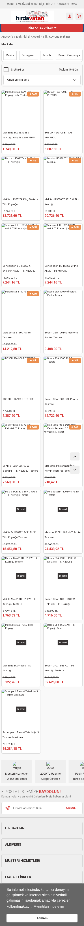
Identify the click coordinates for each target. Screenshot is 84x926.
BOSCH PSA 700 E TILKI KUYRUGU (58, 135)
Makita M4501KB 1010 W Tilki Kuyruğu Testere (19, 602)
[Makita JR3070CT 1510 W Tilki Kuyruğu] (63, 176)
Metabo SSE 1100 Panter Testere (17, 335)
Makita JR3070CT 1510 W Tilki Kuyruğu (62, 202)
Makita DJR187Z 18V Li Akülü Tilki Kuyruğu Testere (19, 535)
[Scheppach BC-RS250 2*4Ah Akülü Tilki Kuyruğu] (63, 242)
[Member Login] (69, 16)
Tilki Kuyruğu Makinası (57, 36)
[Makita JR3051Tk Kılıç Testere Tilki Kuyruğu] (21, 176)
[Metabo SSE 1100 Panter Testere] (21, 309)
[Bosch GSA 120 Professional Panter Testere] (63, 309)
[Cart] (79, 16)
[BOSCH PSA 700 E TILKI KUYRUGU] (63, 109)
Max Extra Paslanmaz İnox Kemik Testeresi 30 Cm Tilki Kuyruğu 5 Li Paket (61, 468)
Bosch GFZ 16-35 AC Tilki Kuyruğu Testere (59, 668)
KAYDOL (70, 808)
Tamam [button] (42, 918)
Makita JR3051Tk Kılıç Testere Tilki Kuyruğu (20, 202)
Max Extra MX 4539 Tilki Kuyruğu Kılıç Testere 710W (18, 135)
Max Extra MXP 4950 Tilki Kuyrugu (16, 668)
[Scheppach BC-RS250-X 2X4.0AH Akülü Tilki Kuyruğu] (21, 242)
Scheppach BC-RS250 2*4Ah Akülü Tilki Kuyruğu (61, 268)
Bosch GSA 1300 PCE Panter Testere (61, 402)
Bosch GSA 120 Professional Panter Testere (61, 335)
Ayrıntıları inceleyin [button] (49, 906)
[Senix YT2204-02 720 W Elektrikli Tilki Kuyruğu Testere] (21, 442)
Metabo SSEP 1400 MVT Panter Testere (63, 535)
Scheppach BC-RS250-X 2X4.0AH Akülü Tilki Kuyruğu (18, 268)
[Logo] (32, 16)
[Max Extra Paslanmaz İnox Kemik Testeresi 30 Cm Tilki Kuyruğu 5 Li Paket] (63, 442)
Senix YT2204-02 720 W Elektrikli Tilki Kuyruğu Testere (20, 468)
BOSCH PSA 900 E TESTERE (18, 399)
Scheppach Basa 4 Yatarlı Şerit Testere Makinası (20, 735)
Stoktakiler (17, 69)
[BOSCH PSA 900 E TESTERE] (21, 376)
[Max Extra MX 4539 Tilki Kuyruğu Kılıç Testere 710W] (21, 109)
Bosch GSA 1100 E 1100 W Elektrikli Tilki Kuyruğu (60, 602)
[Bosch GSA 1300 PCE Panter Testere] (63, 376)
